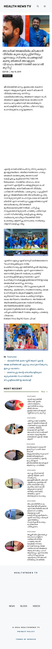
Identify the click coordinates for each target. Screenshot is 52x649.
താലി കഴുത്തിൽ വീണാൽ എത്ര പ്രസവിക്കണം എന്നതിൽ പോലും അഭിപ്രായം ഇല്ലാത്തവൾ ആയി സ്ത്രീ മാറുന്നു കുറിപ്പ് (36, 406)
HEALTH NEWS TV (17, 6)
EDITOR (5, 72)
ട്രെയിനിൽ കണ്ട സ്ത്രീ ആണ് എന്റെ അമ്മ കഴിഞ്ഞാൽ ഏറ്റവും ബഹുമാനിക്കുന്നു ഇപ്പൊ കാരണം (25, 364)
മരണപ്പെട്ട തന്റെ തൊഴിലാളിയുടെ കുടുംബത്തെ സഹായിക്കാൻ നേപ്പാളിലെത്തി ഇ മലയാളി (23, 376)
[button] (37, 6)
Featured (7, 76)
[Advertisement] (26, 141)
